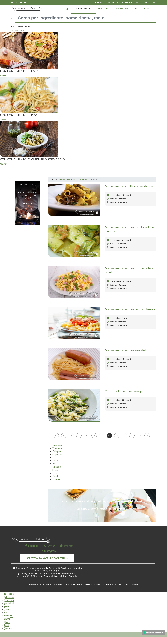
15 (139, 435)
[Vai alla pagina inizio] (56, 435)
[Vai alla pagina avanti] (147, 435)
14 (132, 435)
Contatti (52, 568)
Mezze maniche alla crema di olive (130, 186)
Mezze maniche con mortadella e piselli (129, 270)
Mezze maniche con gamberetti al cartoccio (129, 229)
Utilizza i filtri (17, 30)
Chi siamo (20, 568)
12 (116, 435)
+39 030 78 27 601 (104, 2)
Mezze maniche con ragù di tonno (130, 309)
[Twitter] (16, 2)
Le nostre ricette (82, 9)
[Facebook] (12, 2)
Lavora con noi (37, 568)
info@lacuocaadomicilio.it (124, 2)
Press (137, 9)
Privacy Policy (26, 573)
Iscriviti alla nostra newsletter (46, 558)
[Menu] (154, 9)
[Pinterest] (21, 2)
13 (124, 435)
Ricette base (104, 9)
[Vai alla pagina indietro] (63, 435)
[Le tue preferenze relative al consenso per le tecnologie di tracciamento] (153, 632)
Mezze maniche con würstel (125, 350)
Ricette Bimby (123, 9)
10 (101, 435)
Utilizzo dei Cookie (47, 573)
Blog (146, 9)
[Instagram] (25, 2)
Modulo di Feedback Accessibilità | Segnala (54, 576)
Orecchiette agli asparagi (123, 391)
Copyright (54, 570)
